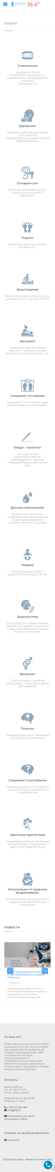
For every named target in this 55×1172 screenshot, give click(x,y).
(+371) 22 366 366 (17, 1107)
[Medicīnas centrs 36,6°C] (25, 4)
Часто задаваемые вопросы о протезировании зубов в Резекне (26, 974)
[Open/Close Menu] (5, 4)
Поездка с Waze (17, 1119)
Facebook (13, 1140)
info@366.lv (14, 1110)
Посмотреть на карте (20, 1116)
